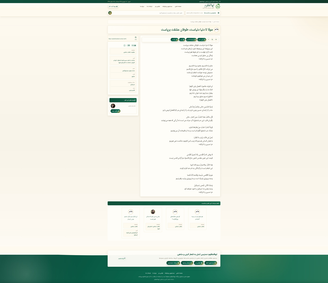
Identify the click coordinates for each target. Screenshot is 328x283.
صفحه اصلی (178, 6)
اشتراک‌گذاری (190, 39)
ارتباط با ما (149, 6)
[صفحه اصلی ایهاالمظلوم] (118, 258)
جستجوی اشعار (210, 263)
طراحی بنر (157, 6)
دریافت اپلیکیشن (172, 263)
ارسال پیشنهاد (186, 263)
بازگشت (174, 39)
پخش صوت (115, 111)
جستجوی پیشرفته (167, 6)
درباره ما (142, 6)
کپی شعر (200, 39)
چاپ (181, 39)
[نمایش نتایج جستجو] (110, 13)
